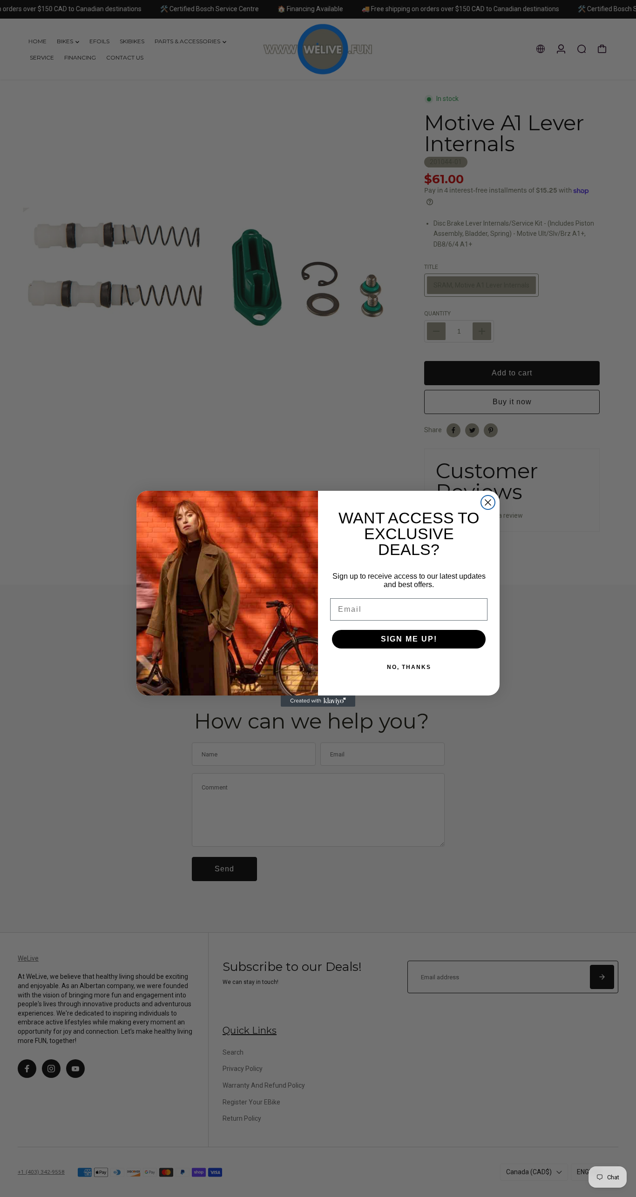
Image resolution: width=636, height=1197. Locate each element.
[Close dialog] (488, 502)
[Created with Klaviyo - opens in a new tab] (318, 701)
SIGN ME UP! (409, 639)
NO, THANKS (409, 667)
